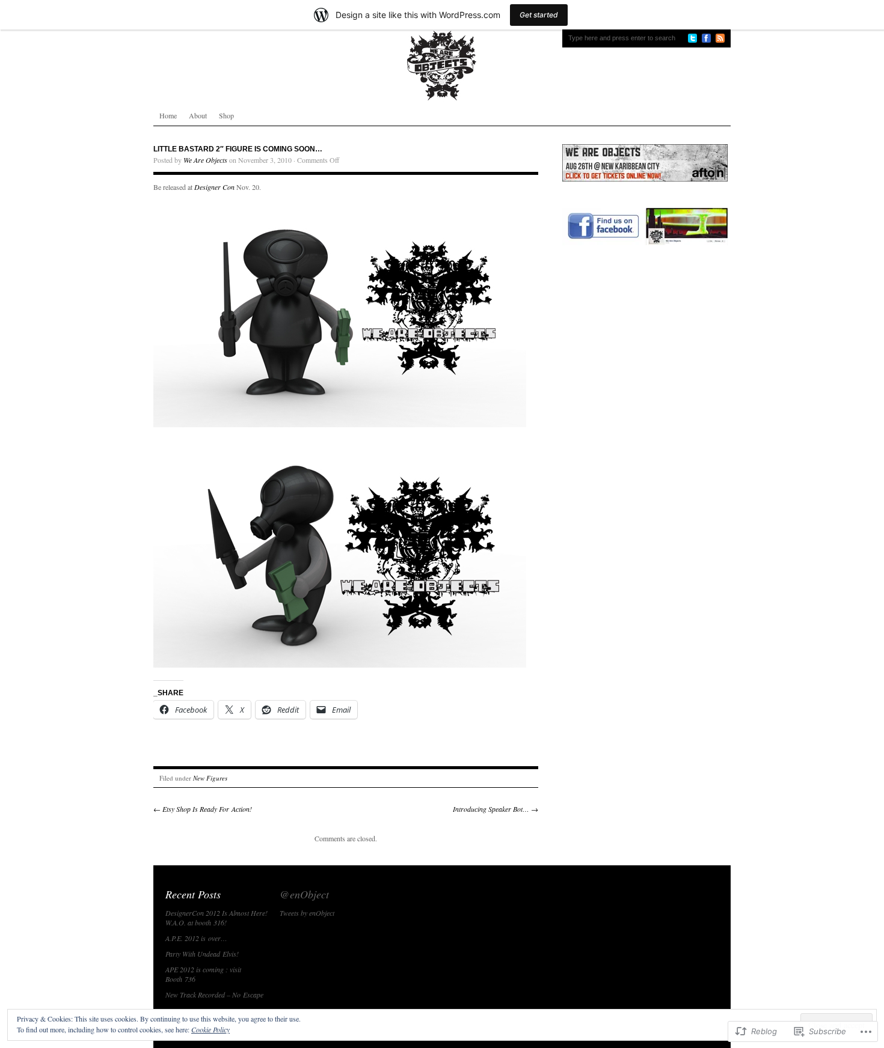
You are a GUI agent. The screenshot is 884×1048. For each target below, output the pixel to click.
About (198, 115)
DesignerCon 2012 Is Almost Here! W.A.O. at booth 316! (216, 917)
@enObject (304, 894)
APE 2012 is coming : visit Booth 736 (203, 974)
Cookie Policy (210, 1029)
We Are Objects (205, 160)
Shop (226, 115)
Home (168, 115)
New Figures (210, 777)
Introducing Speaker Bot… (495, 809)
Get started (539, 14)
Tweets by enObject (307, 913)
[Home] (442, 65)
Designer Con (214, 187)
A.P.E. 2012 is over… (196, 938)
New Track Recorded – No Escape (214, 994)
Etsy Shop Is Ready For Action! (202, 809)
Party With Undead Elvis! (202, 953)
